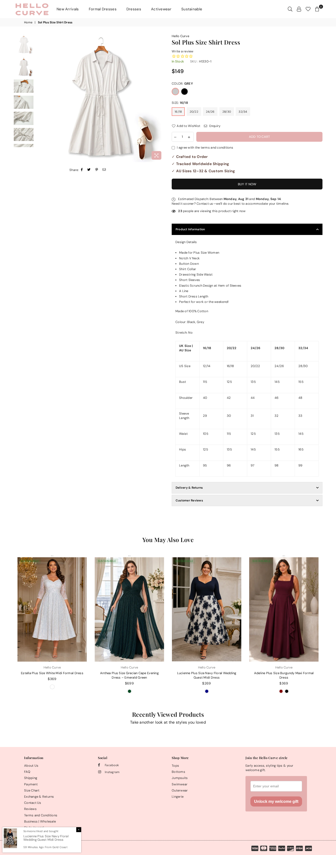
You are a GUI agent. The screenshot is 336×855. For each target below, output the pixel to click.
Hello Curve (180, 36)
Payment (31, 784)
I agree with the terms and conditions (205, 147)
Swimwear (179, 784)
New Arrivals (68, 9)
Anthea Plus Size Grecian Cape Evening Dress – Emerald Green (129, 675)
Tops (175, 765)
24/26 (210, 112)
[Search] (290, 9)
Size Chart (32, 790)
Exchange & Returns (39, 796)
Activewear (161, 9)
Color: (182, 83)
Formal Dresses (103, 9)
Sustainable (191, 9)
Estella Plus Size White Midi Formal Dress (52, 673)
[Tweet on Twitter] (89, 170)
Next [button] (160, 98)
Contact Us (32, 803)
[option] (100, 98)
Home (28, 22)
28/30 (226, 112)
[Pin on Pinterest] (96, 170)
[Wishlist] (308, 9)
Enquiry (214, 126)
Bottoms (178, 772)
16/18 (178, 112)
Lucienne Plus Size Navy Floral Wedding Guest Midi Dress (206, 675)
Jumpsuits (180, 778)
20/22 (194, 112)
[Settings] (299, 9)
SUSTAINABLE (30, 561)
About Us (31, 765)
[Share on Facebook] (82, 170)
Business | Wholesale (40, 821)
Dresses (133, 9)
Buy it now (247, 184)
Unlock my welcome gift (276, 801)
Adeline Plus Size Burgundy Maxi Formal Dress (284, 675)
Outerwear (180, 790)
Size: (180, 103)
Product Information (190, 229)
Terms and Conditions (40, 815)
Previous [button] (40, 98)
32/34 (243, 112)
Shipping (30, 778)
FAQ (27, 772)
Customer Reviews (189, 500)
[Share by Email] (104, 170)
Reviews (30, 809)
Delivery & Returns (189, 488)
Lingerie (177, 796)
